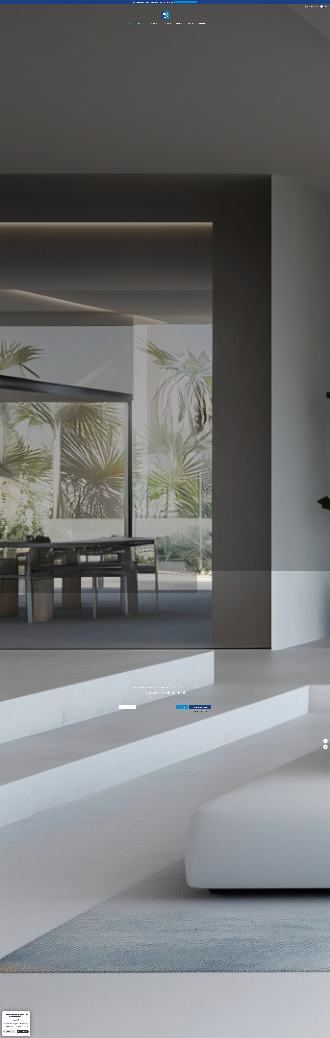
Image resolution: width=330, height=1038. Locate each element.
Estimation (153, 24)
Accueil (129, 24)
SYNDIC (190, 24)
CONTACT (201, 24)
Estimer (145, 702)
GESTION (179, 24)
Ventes (140, 24)
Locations (167, 24)
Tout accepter (22, 1031)
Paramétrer (9, 1031)
